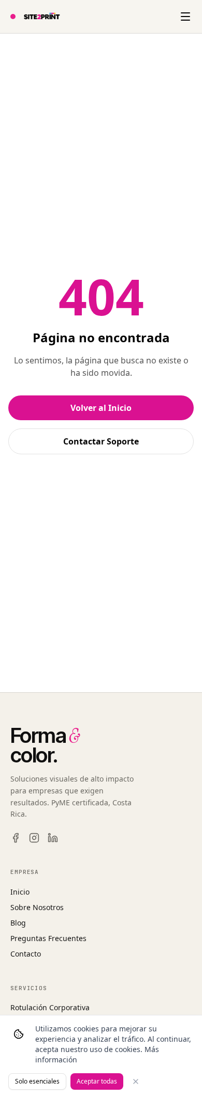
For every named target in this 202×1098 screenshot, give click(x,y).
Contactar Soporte (101, 441)
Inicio (20, 892)
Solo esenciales (37, 1081)
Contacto (25, 954)
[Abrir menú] (185, 16)
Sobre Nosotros (37, 907)
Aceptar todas (97, 1081)
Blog (18, 923)
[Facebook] (15, 838)
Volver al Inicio (101, 407)
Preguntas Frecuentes (48, 938)
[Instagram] (34, 838)
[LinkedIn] (53, 838)
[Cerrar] (135, 1081)
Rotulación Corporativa (50, 1007)
